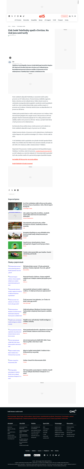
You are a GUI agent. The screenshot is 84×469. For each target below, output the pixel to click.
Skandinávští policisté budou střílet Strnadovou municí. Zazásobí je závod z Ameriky (35, 224)
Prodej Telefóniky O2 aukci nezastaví (22, 163)
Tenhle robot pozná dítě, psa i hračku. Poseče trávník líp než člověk (37, 253)
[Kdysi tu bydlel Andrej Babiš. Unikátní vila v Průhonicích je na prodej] (15, 353)
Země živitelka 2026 (70, 436)
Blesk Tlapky (20, 416)
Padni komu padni (34, 433)
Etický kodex (50, 465)
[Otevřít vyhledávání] (72, 16)
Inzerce (39, 450)
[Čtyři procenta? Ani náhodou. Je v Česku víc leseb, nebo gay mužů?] (15, 302)
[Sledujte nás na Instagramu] (18, 16)
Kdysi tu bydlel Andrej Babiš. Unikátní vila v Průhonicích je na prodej (36, 351)
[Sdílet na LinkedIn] (18, 190)
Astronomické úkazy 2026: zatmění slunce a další (23, 436)
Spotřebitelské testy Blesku (47, 416)
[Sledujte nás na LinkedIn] (9, 16)
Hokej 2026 (45, 430)
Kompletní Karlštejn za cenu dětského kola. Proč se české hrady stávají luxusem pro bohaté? (36, 234)
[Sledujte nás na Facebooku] (15, 16)
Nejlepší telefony (58, 428)
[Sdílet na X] (12, 190)
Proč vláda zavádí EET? (35, 432)
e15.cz (9, 26)
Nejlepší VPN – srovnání (59, 434)
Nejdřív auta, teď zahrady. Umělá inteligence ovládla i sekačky (37, 320)
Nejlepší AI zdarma (58, 430)
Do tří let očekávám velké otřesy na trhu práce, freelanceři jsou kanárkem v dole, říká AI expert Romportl (38, 204)
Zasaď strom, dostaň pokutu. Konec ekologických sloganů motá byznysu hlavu (36, 243)
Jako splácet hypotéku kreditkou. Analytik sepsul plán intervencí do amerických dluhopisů (36, 214)
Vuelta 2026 (65, 418)
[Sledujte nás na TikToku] (24, 16)
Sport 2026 (46, 423)
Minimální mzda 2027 (71, 434)
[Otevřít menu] (75, 16)
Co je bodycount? (11, 438)
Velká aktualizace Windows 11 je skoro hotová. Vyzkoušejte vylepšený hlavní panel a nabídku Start (37, 311)
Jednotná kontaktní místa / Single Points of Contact (37, 465)
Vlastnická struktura (22, 465)
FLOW (54, 20)
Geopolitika (34, 20)
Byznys (40, 20)
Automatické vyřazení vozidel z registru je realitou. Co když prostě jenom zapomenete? (37, 290)
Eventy (66, 20)
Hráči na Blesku (28, 416)
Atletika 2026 (45, 436)
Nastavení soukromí (72, 464)
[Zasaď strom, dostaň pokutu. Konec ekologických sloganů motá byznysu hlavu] (15, 245)
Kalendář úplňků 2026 (12, 437)
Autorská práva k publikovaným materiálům (16, 464)
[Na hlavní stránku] (42, 16)
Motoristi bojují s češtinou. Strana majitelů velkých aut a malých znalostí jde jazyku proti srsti (37, 278)
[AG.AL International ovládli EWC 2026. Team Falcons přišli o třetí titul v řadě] (15, 343)
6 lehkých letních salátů (23, 445)
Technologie (58, 423)
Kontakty (28, 450)
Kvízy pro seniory (11, 435)
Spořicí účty (69, 428)
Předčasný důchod (70, 427)
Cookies (65, 464)
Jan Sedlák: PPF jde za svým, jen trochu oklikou (25, 159)
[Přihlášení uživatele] (70, 16)
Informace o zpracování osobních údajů (55, 464)
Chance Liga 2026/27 (56, 418)
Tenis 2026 (45, 432)
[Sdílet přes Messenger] (15, 190)
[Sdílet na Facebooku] (9, 190)
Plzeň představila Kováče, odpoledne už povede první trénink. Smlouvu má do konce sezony (37, 330)
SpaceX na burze (58, 427)
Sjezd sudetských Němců (36, 430)
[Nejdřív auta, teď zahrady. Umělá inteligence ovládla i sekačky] (15, 323)
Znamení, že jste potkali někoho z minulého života (24, 431)
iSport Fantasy (36, 416)
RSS (52, 450)
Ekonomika (26, 20)
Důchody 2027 (69, 432)
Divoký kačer (33, 437)
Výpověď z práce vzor (35, 435)
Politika (33, 423)
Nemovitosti (58, 416)
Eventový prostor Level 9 (44, 418)
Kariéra (57, 450)
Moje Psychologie (12, 416)
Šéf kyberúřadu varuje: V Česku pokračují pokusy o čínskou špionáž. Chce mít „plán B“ (36, 267)
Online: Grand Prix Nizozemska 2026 (34, 360)
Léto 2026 (22, 423)
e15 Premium (18, 20)
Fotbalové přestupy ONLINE (30, 418)
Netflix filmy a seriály (59, 436)
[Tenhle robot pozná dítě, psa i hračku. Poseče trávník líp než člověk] (15, 255)
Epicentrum (10, 427)
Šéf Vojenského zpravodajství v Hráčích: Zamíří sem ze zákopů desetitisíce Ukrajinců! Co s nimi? (37, 371)
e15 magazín (48, 20)
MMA (44, 427)
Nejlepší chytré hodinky (59, 432)
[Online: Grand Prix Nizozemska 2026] (15, 363)
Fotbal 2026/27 (46, 428)
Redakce (34, 450)
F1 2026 (44, 434)
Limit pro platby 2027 (71, 430)
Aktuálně (10, 423)
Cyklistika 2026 (46, 438)
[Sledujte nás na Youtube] (21, 16)
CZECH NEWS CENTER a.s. (47, 461)
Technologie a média (21, 26)
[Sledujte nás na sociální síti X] (12, 16)
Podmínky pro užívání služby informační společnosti (36, 464)
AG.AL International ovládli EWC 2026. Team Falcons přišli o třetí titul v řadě (37, 341)
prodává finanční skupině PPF (44, 151)
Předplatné (46, 450)
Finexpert (60, 20)
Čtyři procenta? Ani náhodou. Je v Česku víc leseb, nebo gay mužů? (36, 300)
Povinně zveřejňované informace (59, 465)
